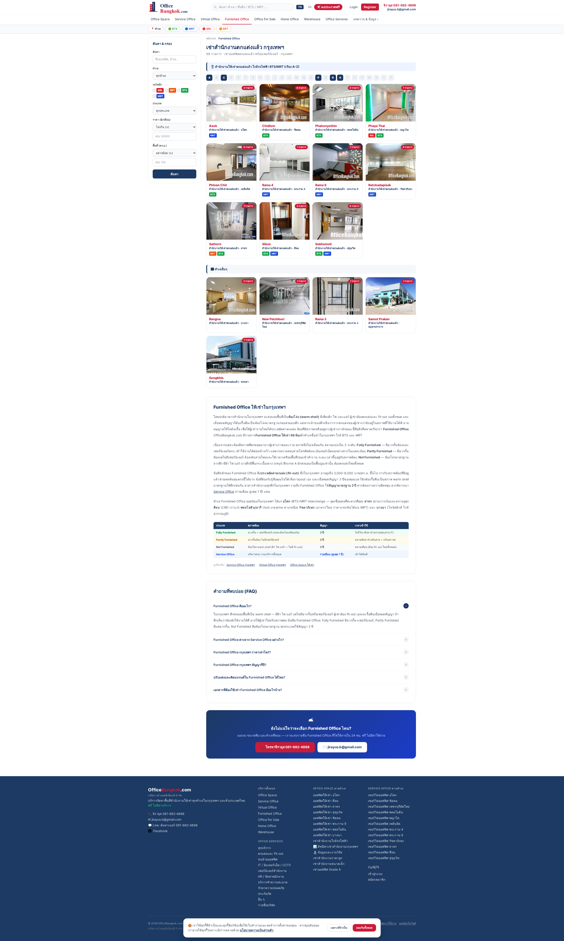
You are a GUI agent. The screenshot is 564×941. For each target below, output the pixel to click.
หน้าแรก (211, 38)
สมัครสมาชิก (376, 879)
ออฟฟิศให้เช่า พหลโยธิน (329, 829)
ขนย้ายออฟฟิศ (268, 859)
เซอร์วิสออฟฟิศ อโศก (382, 795)
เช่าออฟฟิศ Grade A (327, 869)
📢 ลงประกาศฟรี (328, 7)
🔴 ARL (207, 28)
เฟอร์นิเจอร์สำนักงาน (272, 871)
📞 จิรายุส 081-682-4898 (166, 814)
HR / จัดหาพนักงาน (271, 876)
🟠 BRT (223, 28)
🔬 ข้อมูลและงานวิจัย (327, 852)
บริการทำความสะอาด (273, 882)
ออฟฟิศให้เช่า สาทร (326, 806)
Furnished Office (237, 19)
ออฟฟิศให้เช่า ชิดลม (327, 818)
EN (310, 7)
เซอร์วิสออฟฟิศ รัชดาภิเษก (386, 841)
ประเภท (157, 103)
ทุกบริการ (264, 848)
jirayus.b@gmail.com (401, 9)
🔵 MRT (190, 28)
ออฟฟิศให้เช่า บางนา (327, 835)
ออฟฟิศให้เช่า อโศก (326, 795)
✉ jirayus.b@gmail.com (164, 819)
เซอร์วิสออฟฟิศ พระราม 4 (385, 829)
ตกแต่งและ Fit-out (270, 853)
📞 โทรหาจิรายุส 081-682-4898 (285, 747)
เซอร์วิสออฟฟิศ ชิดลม (382, 801)
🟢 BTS (172, 28)
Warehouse (312, 19)
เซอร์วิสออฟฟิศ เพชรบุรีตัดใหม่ (389, 806)
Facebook (160, 831)
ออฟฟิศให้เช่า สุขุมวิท (327, 812)
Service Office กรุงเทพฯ (240, 564)
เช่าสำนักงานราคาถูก (327, 858)
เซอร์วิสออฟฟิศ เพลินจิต (384, 823)
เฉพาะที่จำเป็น (339, 927)
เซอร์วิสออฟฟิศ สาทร (382, 846)
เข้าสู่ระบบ (375, 874)
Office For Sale (264, 19)
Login (354, 7)
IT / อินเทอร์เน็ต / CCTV (274, 865)
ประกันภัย (264, 893)
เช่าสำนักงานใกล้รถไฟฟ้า (330, 841)
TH (300, 7)
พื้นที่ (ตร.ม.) (160, 145)
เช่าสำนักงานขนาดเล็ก (328, 864)
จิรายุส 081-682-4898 (400, 5)
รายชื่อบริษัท (266, 905)
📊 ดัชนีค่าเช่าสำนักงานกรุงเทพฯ (335, 846)
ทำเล (155, 68)
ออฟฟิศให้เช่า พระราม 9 (329, 823)
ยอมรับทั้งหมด (364, 927)
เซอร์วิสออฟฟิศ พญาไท (383, 818)
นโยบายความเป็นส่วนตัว (256, 930)
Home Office (290, 19)
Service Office (185, 19)
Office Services (337, 19)
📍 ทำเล (156, 28)
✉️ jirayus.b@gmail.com (342, 747)
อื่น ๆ (261, 899)
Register (370, 7)
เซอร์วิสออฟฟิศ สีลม (381, 852)
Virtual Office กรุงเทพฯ (272, 564)
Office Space (160, 19)
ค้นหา (156, 51)
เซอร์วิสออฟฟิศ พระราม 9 (385, 835)
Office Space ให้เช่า (302, 564)
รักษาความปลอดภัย (271, 888)
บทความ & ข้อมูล (365, 19)
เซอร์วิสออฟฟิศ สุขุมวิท (383, 858)
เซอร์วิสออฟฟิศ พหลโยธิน (385, 812)
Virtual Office (210, 19)
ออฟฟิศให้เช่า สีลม (325, 801)
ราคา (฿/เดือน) (162, 119)
